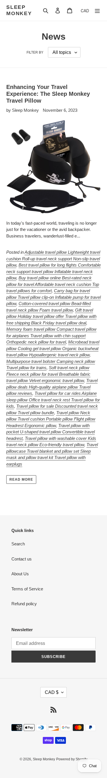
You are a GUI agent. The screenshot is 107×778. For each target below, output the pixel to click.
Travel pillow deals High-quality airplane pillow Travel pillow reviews (52, 387)
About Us (20, 573)
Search (18, 543)
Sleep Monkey (19, 10)
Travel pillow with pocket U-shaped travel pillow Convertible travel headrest (50, 432)
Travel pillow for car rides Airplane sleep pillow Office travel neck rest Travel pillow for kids (53, 400)
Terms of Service (27, 588)
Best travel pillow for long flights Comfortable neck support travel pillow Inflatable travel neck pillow (53, 271)
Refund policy (24, 603)
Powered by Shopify (71, 759)
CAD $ (51, 692)
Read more (21, 480)
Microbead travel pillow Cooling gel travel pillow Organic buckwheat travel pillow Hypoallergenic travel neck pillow (52, 348)
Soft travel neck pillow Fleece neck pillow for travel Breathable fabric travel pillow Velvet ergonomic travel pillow (48, 374)
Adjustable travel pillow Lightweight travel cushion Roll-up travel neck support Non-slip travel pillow (53, 258)
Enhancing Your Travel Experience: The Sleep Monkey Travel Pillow (48, 94)
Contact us (21, 558)
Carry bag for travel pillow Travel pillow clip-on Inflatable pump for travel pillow (53, 297)
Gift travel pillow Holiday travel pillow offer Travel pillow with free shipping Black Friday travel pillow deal (51, 316)
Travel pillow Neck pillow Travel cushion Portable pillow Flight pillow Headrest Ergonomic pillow (50, 419)
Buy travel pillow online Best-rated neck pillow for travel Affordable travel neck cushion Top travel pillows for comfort (52, 284)
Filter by (35, 52)
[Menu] (97, 10)
